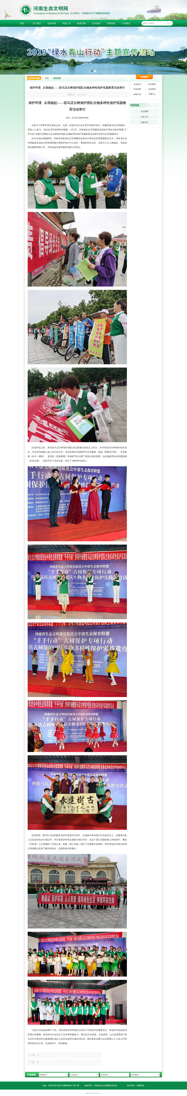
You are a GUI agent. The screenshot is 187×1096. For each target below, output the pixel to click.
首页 (47, 78)
